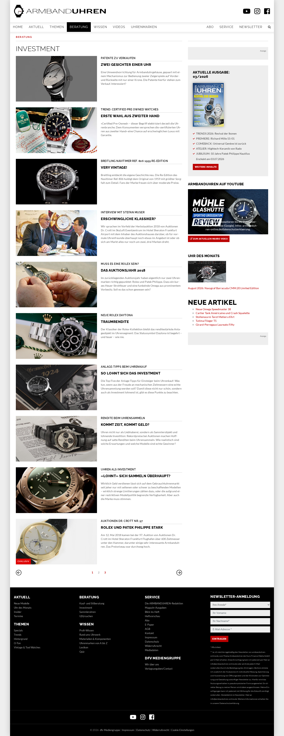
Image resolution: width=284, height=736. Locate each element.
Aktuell (36, 27)
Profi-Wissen (86, 630)
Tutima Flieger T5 (206, 320)
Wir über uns (152, 664)
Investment (85, 607)
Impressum (151, 637)
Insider (17, 611)
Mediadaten (151, 650)
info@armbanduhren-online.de (223, 664)
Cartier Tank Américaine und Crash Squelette (223, 313)
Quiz (81, 651)
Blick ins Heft (152, 611)
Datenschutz (152, 641)
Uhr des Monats (22, 607)
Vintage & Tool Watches (27, 647)
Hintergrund (20, 638)
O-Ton (17, 643)
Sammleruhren (87, 611)
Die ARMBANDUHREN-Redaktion (164, 603)
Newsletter (250, 27)
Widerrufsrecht (153, 645)
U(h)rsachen (86, 616)
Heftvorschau (152, 616)
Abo (210, 27)
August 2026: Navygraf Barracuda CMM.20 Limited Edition (223, 288)
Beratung (79, 27)
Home (18, 27)
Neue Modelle (21, 603)
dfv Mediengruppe (163, 658)
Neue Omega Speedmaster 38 (213, 309)
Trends (17, 634)
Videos (119, 27)
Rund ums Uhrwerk (89, 634)
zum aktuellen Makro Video (210, 239)
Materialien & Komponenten (95, 638)
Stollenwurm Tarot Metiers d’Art (215, 316)
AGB (147, 628)
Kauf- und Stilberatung (91, 603)
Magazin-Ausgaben (155, 607)
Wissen (100, 27)
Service (226, 27)
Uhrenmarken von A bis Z (93, 643)
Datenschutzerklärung (229, 703)
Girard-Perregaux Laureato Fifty (215, 324)
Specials (18, 630)
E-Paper (149, 624)
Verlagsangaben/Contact (159, 668)
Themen (57, 27)
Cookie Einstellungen (182, 730)
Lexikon (83, 647)
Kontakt (149, 633)
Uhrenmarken (144, 27)
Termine (18, 616)
